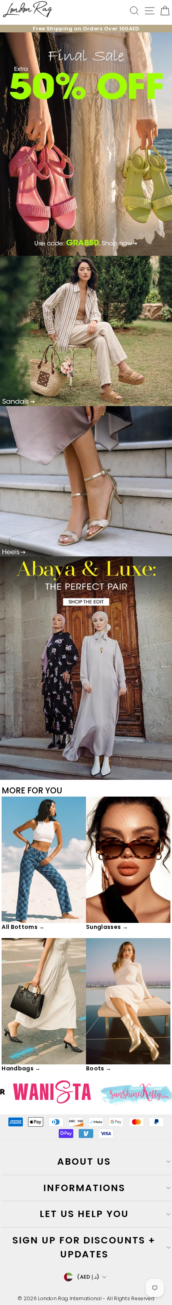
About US (84, 1161)
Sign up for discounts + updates (84, 1247)
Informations (84, 1187)
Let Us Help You (84, 1213)
